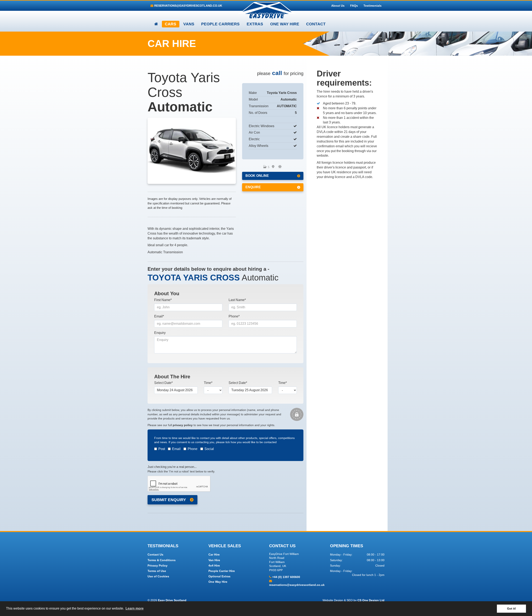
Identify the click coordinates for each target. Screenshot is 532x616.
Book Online (257, 175)
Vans (188, 24)
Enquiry (160, 332)
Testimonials (372, 5)
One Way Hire (284, 24)
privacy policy (183, 425)
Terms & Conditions (162, 560)
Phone (192, 449)
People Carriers (220, 24)
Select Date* (163, 383)
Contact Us (155, 554)
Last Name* (237, 300)
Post (161, 449)
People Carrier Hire (221, 571)
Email (176, 449)
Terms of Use (157, 571)
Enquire (253, 187)
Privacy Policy (157, 565)
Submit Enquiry (168, 500)
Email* (159, 316)
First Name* (163, 300)
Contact (316, 24)
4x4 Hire (214, 565)
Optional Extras (219, 576)
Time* (208, 383)
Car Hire (214, 554)
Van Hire (214, 560)
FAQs (354, 5)
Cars (170, 24)
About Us (338, 5)
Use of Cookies (158, 576)
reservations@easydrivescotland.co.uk (187, 5)
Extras (255, 24)
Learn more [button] (135, 608)
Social (209, 449)
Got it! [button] (511, 608)
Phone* (234, 316)
